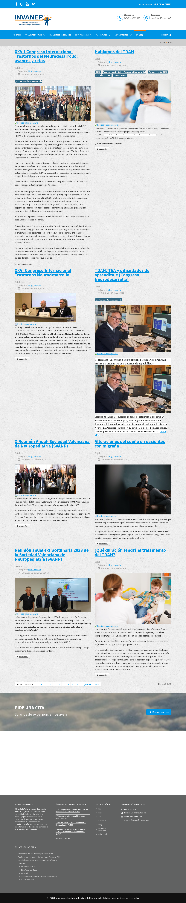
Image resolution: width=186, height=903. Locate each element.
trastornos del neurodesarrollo (29, 81)
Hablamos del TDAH (114, 51)
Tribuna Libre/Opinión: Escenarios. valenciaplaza (39, 876)
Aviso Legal (102, 834)
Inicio (100, 809)
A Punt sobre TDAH (28, 880)
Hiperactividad (120, 75)
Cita (99, 817)
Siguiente (86, 684)
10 (78, 684)
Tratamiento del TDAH (158, 72)
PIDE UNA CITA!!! (163, 4)
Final (97, 684)
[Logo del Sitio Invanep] (33, 19)
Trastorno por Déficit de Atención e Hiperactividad (124, 72)
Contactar (102, 820)
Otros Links (22, 863)
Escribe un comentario (27, 122)
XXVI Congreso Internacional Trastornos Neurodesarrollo (43, 272)
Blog (100, 824)
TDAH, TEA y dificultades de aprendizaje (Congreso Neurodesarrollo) (122, 274)
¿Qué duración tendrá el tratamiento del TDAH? (130, 552)
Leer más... (103, 149)
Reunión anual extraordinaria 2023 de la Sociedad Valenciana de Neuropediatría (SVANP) (52, 554)
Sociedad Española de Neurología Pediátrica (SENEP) (37, 860)
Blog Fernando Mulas (29, 870)
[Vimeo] (33, 4)
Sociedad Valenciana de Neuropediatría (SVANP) (35, 854)
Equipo (101, 813)
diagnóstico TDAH (103, 75)
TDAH (98, 72)
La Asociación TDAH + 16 (30, 867)
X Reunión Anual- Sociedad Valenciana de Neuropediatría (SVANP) (52, 444)
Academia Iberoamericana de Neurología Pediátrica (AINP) (39, 857)
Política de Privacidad (102, 829)
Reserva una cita (160, 712)
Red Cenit (24, 873)
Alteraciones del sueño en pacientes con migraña (130, 444)
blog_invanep (34, 71)
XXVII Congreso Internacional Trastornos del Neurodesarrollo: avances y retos (46, 56)
